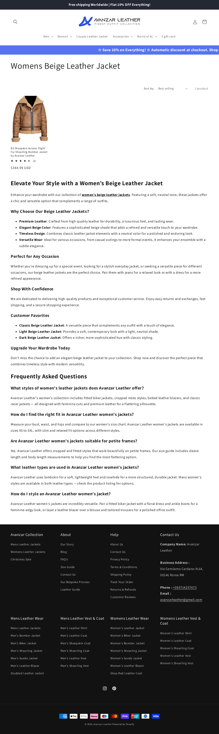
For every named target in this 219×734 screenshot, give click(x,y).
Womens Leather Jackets (28, 552)
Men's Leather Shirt (74, 628)
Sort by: (149, 88)
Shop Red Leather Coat (126, 673)
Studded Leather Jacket (27, 673)
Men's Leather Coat (74, 635)
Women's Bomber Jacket (127, 643)
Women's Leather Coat (176, 641)
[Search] (15, 22)
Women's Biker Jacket (125, 635)
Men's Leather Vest (74, 658)
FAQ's (64, 559)
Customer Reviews (123, 597)
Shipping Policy (121, 574)
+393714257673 (185, 587)
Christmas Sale (21, 559)
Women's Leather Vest (175, 656)
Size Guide (68, 567)
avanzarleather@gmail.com (181, 599)
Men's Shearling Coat (75, 651)
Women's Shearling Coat (177, 648)
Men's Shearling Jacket (26, 651)
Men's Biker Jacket (23, 643)
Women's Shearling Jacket (128, 651)
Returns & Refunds (123, 589)
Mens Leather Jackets (26, 544)
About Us (116, 544)
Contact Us (68, 574)
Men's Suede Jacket (24, 658)
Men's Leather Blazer (25, 666)
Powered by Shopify (123, 724)
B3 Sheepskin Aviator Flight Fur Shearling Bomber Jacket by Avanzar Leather (29, 152)
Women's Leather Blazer (127, 666)
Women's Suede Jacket (126, 658)
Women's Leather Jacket (127, 628)
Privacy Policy (119, 559)
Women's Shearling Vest (176, 663)
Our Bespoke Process (75, 582)
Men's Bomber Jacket (25, 635)
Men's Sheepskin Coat (76, 643)
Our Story (67, 544)
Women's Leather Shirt (176, 633)
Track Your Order (121, 582)
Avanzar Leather (102, 724)
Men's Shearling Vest (75, 666)
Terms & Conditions (123, 567)
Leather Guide (70, 589)
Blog (64, 552)
